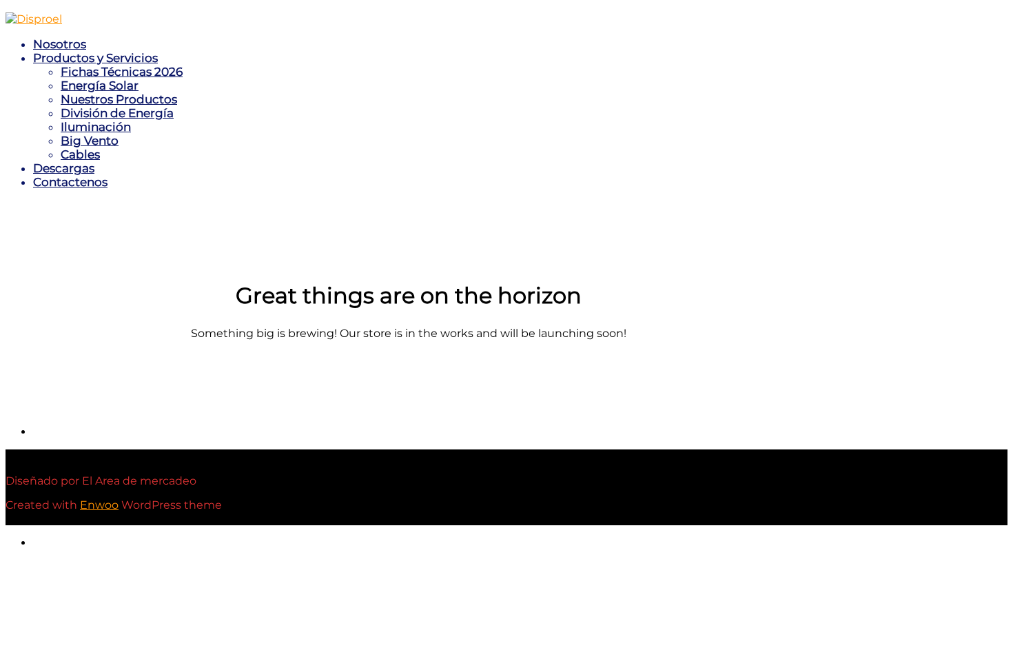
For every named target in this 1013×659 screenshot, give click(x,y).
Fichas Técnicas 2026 (122, 72)
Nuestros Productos (119, 99)
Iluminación (96, 127)
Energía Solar (100, 85)
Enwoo (99, 504)
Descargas (63, 168)
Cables (80, 154)
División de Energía (117, 113)
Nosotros (59, 44)
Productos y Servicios (95, 58)
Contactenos (70, 182)
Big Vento (90, 141)
